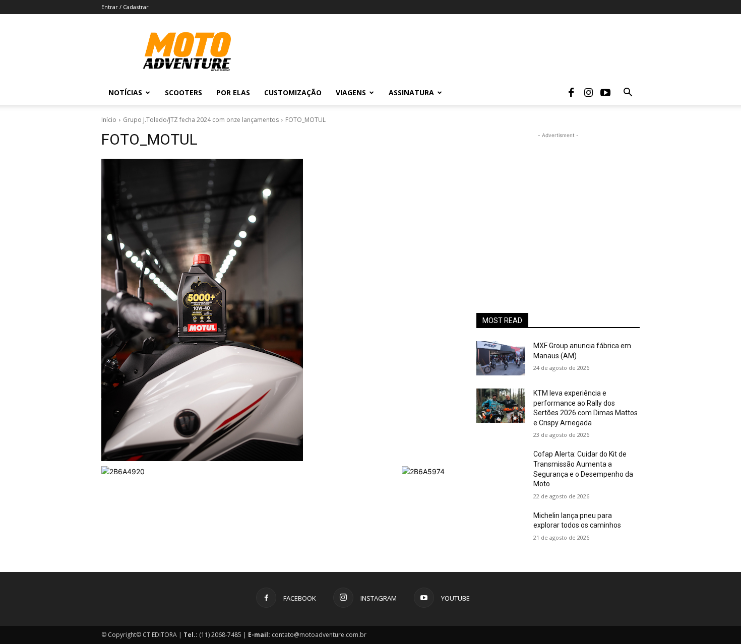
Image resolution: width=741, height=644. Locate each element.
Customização (293, 92)
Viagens (351, 92)
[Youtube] (605, 93)
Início (108, 119)
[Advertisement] (558, 204)
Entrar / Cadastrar (125, 7)
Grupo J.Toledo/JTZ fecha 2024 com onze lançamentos (201, 119)
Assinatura (411, 92)
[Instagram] (588, 93)
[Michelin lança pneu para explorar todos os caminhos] (500, 528)
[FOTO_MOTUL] (276, 310)
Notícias (125, 92)
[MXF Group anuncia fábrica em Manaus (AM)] (500, 358)
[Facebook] (571, 93)
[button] (627, 93)
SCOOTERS (183, 92)
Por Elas (233, 92)
